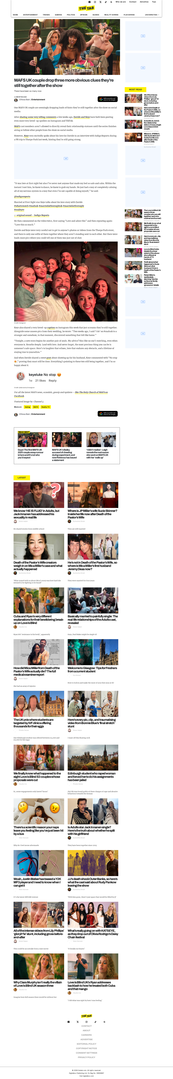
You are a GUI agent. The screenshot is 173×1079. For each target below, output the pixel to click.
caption (51, 327)
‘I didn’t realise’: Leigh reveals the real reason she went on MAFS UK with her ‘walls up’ (97, 453)
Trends (46, 15)
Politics (71, 15)
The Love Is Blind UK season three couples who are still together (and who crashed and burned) (152, 214)
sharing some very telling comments (38, 117)
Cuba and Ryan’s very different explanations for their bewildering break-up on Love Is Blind (39, 620)
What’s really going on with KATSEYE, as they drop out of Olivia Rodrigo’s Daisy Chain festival (93, 934)
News (15, 15)
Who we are (121, 2)
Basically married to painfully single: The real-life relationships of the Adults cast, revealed (93, 620)
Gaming (58, 15)
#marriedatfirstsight (73, 206)
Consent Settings (86, 1053)
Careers (86, 1035)
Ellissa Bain (24, 99)
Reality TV (46, 407)
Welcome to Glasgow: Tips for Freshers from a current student (92, 669)
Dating (27, 407)
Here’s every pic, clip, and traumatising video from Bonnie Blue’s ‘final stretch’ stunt (92, 723)
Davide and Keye (82, 117)
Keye (26, 135)
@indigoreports (22, 196)
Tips (154, 2)
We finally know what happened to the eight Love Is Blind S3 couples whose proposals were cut (37, 777)
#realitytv (19, 209)
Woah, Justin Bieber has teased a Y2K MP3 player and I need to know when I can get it (37, 882)
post (49, 357)
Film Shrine (129, 15)
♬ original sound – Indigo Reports (31, 215)
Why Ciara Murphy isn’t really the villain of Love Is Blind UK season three (38, 984)
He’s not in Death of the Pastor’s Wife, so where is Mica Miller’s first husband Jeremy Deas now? (92, 566)
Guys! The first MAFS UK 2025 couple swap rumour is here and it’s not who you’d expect (30, 453)
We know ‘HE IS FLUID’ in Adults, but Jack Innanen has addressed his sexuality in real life (36, 514)
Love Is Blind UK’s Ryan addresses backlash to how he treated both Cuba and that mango (91, 986)
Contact (132, 2)
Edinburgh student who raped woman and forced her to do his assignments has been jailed (91, 777)
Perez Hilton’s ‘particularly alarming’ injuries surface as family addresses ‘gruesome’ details (151, 280)
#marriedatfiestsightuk (50, 206)
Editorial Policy (86, 1044)
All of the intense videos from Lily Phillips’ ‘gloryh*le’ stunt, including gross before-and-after (39, 934)
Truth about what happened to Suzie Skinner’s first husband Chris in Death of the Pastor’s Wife (152, 267)
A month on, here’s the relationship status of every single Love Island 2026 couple (152, 125)
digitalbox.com (88, 1076)
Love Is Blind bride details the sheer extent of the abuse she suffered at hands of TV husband (151, 254)
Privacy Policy (86, 1057)
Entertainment (30, 15)
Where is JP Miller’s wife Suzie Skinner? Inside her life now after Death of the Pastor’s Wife (92, 514)
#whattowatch (21, 206)
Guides (96, 15)
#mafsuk (33, 206)
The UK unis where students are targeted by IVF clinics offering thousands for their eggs (33, 723)
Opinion (84, 15)
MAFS (17, 126)
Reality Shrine (111, 15)
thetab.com (82, 1070)
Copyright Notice (86, 1048)
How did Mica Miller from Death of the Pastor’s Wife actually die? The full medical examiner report (37, 671)
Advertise (144, 2)
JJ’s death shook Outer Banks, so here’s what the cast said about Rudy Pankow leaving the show (92, 882)
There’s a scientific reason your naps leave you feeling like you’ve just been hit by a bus (38, 830)
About (86, 1030)
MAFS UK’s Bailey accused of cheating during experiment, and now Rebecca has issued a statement (64, 454)
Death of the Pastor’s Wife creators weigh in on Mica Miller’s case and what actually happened (38, 566)
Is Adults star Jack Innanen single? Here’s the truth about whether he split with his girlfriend (91, 830)
